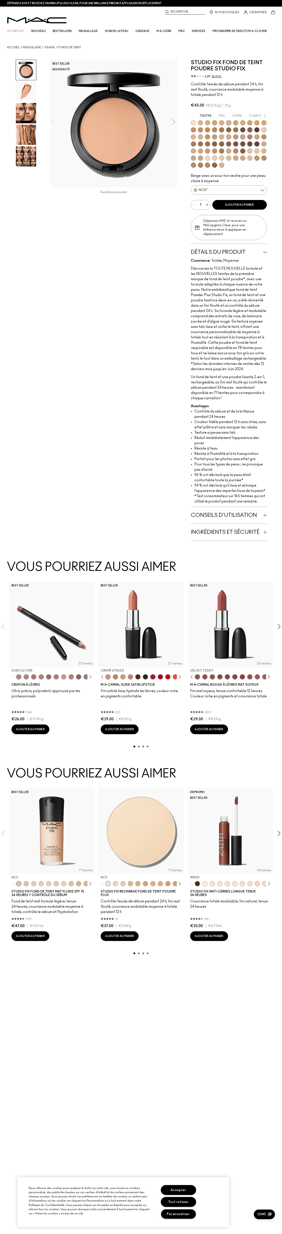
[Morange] (175, 677)
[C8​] (221, 151)
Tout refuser (178, 1202)
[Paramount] (138, 677)
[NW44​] (200, 165)
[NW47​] (207, 144)
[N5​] (264, 151)
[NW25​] (235, 137)
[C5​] (207, 151)
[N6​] (193, 158)
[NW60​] (249, 144)
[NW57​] (235, 144)
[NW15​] (207, 137)
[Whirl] (49, 677)
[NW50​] (221, 144)
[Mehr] (257, 677)
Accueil (13, 47)
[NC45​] (207, 130)
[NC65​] (257, 130)
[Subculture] (19, 677)
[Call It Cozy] (115, 677)
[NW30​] (242, 137)
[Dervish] (56, 677)
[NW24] (265, 884)
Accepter (178, 1190)
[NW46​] (200, 144)
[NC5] (193, 122)
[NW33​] (249, 137)
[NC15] (228, 158)
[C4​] (193, 151)
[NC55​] (228, 130)
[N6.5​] (200, 158)
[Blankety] (130, 677)
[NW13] (71, 884)
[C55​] (242, 151)
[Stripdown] (26, 677)
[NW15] (212, 884)
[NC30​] (242, 158)
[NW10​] (193, 137)
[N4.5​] (257, 151)
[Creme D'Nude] (108, 677)
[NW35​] (257, 137)
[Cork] (79, 677)
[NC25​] (221, 122)
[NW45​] (207, 165)
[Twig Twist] (242, 677)
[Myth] (123, 677)
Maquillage (32, 47)
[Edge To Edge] (64, 677)
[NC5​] (108, 884)
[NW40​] (264, 137)
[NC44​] (200, 130)
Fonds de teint (69, 47)
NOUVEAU (38, 31)
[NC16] (200, 122)
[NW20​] (221, 137)
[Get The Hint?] (265, 677)
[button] (264, 1214)
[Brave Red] (153, 677)
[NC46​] (214, 130)
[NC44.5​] (257, 158)
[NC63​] (249, 130)
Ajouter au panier (239, 204)
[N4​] (249, 151)
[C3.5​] (264, 144)
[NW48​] (214, 144)
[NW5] (34, 884)
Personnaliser (178, 1214)
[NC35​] (249, 158)
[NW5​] (264, 130)
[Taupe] (212, 677)
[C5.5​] (214, 151)
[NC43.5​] (193, 130)
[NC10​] (115, 884)
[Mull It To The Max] (205, 677)
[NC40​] (249, 122)
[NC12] (214, 158)
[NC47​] (193, 165)
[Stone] (86, 677)
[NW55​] (214, 165)
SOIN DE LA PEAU (116, 31)
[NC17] (207, 122)
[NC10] (207, 158)
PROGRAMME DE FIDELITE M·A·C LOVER (240, 31)
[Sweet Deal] (250, 677)
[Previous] (14, 677)
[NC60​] (242, 130)
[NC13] (221, 158)
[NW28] (257, 884)
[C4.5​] (200, 151)
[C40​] (228, 151)
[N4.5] (79, 884)
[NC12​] (123, 884)
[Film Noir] (145, 677)
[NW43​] (193, 144)
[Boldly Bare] (34, 677)
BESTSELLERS (62, 31)
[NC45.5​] (264, 158)
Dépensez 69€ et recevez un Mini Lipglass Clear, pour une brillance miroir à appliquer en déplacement (84, 3)
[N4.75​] (221, 165)
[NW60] (197, 884)
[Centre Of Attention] (160, 677)
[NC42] (264, 122)
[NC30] (227, 884)
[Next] (89, 677)
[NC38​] (242, 122)
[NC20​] (214, 122)
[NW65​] (257, 144)
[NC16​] (130, 884)
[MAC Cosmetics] (37, 20)
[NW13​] (200, 137)
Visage (49, 47)
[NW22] (250, 884)
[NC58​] (235, 130)
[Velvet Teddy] (197, 677)
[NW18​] (214, 137)
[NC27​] (228, 122)
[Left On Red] (168, 677)
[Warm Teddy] (220, 677)
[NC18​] (235, 158)
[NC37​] (235, 122)
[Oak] (71, 677)
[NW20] (242, 884)
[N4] (56, 884)
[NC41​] (257, 122)
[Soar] (235, 677)
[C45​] (235, 151)
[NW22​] (228, 137)
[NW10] (41, 884)
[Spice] (41, 677)
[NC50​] (221, 130)
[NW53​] (228, 144)
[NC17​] (138, 884)
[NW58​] (242, 144)
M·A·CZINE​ (164, 31)
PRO (181, 31)
